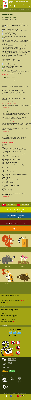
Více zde (22, 300)
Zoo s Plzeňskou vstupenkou (15, 215)
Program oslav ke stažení (7, 142)
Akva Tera (15, 228)
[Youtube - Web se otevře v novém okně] (18, 396)
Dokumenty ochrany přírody (15, 209)
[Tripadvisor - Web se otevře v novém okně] (23, 396)
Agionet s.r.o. (15, 393)
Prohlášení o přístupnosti (22, 393)
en (15, 399)
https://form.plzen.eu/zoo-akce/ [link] (9, 103)
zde (8, 121)
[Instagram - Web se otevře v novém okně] (20, 396)
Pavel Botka (10, 393)
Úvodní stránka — (13, 9)
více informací (5, 74)
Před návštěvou (20, 9)
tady (13, 121)
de (18, 399)
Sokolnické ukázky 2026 (15, 222)
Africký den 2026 (12, 205)
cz (12, 399)
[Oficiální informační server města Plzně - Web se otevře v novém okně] (8, 371)
